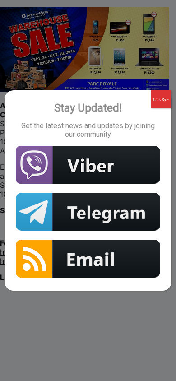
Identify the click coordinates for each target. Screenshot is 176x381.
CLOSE (161, 99)
